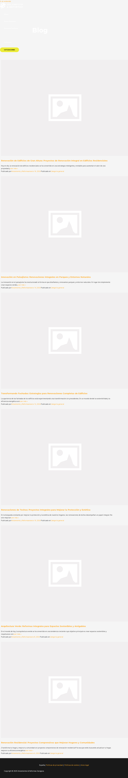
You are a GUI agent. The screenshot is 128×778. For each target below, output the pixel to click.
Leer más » (14, 168)
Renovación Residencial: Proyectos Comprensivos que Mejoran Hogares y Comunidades (48, 742)
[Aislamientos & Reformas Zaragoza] (11, 8)
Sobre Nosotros (10, 21)
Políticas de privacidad (54, 765)
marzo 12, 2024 (34, 404)
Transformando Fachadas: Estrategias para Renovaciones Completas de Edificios (44, 393)
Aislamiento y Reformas (20, 171)
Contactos (7, 42)
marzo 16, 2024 (34, 171)
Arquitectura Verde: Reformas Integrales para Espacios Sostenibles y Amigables (43, 626)
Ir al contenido (5, 1)
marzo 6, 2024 (34, 753)
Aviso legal (85, 765)
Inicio (6, 14)
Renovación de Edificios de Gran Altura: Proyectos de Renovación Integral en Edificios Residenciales (54, 160)
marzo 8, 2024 (34, 637)
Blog (5, 35)
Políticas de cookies (71, 765)
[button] (9, 49)
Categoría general (57, 171)
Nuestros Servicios (11, 28)
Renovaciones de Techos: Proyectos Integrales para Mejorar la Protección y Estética (45, 510)
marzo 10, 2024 (34, 520)
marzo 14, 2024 (34, 288)
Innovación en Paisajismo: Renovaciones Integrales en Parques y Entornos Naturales (46, 277)
